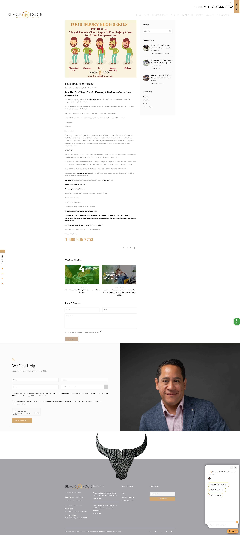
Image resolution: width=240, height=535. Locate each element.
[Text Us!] (232, 531)
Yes (123, 272)
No (116, 272)
